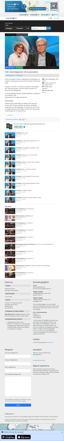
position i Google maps (39, 330)
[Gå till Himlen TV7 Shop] (22, 119)
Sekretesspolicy (8, 401)
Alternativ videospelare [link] (22, 34)
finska (44, 92)
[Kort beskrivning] (24, 127)
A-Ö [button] (28, 28)
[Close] (62, 432)
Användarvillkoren (18, 401)
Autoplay (10, 115)
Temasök (19, 28)
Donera (19, 67)
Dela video (10, 67)
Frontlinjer (19, 75)
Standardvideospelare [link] (10, 34)
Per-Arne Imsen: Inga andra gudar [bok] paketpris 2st (29, 124)
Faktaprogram (10, 75)
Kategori (9, 28)
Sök (48, 28)
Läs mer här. (50, 342)
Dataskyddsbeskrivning (39, 360)
